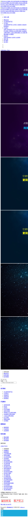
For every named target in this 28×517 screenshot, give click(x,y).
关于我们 (3, 388)
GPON (5, 407)
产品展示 (3, 401)
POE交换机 (7, 409)
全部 (5, 29)
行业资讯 (6, 429)
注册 (8, 17)
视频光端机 (7, 419)
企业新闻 (6, 430)
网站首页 (6, 20)
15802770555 (4, 446)
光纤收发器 (7, 405)
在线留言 (6, 395)
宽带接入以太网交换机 (10, 412)
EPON (5, 406)
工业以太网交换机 (9, 415)
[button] (3, 50)
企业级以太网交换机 (9, 414)
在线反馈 (6, 396)
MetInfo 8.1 (10, 507)
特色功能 (6, 375)
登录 (5, 17)
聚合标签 (6, 438)
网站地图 (6, 437)
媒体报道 (6, 427)
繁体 (2, 508)
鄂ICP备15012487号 (6, 504)
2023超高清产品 (8, 391)
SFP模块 (6, 420)
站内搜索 (6, 376)
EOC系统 (6, 417)
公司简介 (6, 393)
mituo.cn (22, 507)
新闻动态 (3, 424)
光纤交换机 (7, 411)
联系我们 (6, 398)
